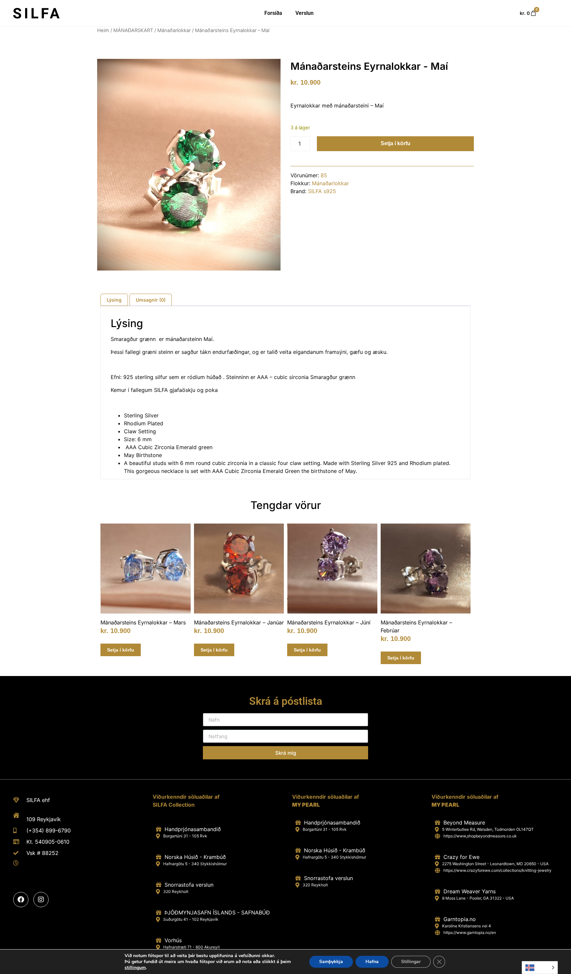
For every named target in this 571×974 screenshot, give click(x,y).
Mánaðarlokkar (174, 30)
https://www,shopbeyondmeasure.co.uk (480, 835)
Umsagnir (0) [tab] (151, 300)
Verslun (304, 13)
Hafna (372, 961)
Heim (103, 30)
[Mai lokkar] (189, 165)
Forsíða (273, 13)
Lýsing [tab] (114, 300)
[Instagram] (41, 899)
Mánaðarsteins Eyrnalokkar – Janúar (239, 622)
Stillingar (411, 961)
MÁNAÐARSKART (133, 30)
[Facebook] (20, 899)
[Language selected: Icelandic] (540, 967)
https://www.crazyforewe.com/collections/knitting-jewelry (497, 870)
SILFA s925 (322, 191)
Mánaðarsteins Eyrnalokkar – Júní (328, 622)
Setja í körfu (395, 143)
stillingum (135, 968)
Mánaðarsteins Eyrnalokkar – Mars (143, 622)
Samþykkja (331, 961)
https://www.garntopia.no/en (469, 932)
